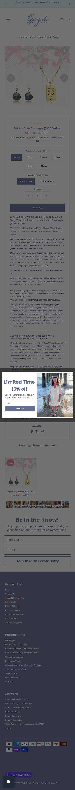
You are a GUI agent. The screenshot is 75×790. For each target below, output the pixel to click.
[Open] (8, 781)
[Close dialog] (70, 374)
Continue (20, 409)
